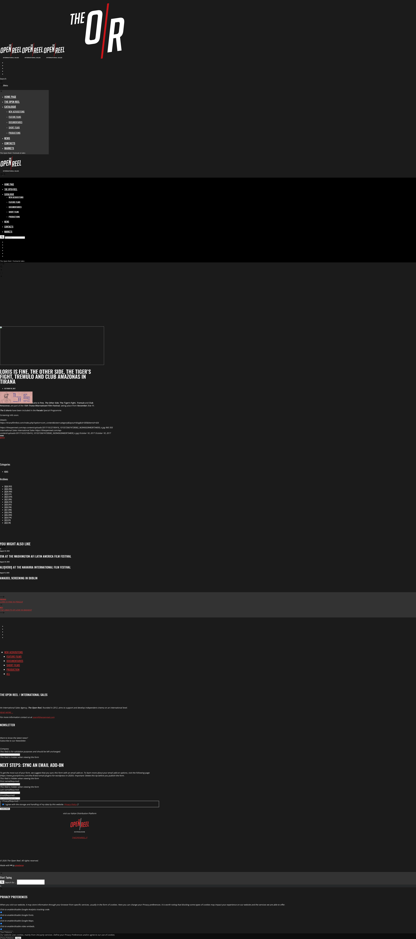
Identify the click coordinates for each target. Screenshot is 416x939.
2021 (6, 499)
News (6, 471)
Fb (3, 437)
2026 (6, 486)
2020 (6, 502)
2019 (6, 504)
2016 (6, 512)
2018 (6, 507)
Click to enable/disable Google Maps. (17, 920)
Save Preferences (6, 932)
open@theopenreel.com (43, 717)
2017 (6, 509)
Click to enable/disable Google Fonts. (17, 915)
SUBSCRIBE (5, 809)
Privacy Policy (70, 804)
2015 (6, 515)
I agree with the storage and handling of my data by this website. (41, 804)
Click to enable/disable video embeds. (17, 926)
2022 (6, 496)
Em (1, 437)
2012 (6, 522)
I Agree (18, 938)
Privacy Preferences (7, 938)
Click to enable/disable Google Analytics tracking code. (25, 909)
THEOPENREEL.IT (79, 837)
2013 (6, 520)
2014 (6, 517)
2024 (6, 491)
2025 (6, 489)
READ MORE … (6, 712)
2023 (6, 494)
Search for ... (10, 882)
